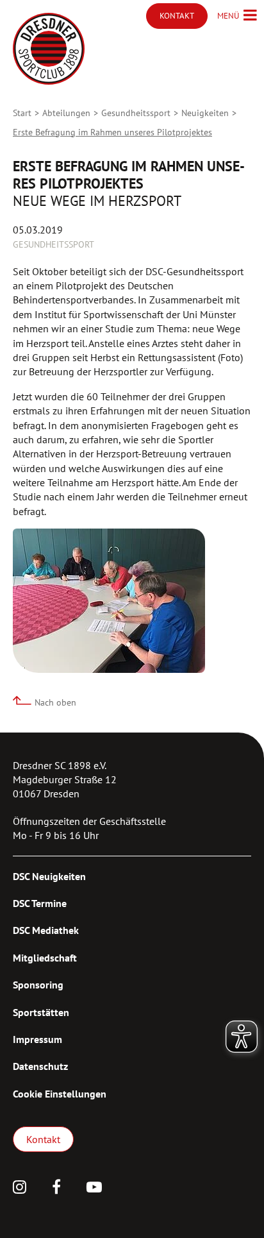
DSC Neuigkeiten (49, 876)
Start (22, 113)
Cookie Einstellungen (59, 1093)
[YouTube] (94, 1189)
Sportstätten (41, 1012)
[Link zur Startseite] (49, 49)
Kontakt (43, 1139)
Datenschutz (40, 1066)
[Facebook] (56, 1189)
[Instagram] (19, 1189)
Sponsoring (38, 984)
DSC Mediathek (46, 930)
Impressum (37, 1039)
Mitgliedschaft (45, 957)
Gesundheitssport (135, 113)
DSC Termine (40, 903)
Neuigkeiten (205, 113)
